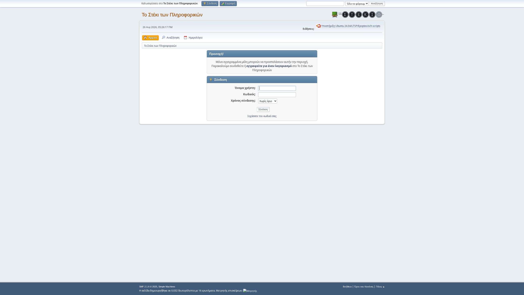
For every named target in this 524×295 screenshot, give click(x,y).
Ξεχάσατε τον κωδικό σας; (262, 116)
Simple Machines (166, 286)
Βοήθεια (347, 286)
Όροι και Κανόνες (363, 286)
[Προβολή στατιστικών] (250, 290)
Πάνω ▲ (380, 286)
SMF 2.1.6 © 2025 (148, 286)
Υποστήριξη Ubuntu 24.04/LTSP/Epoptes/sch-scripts (350, 26)
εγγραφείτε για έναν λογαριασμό (269, 66)
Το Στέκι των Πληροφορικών (172, 14)
